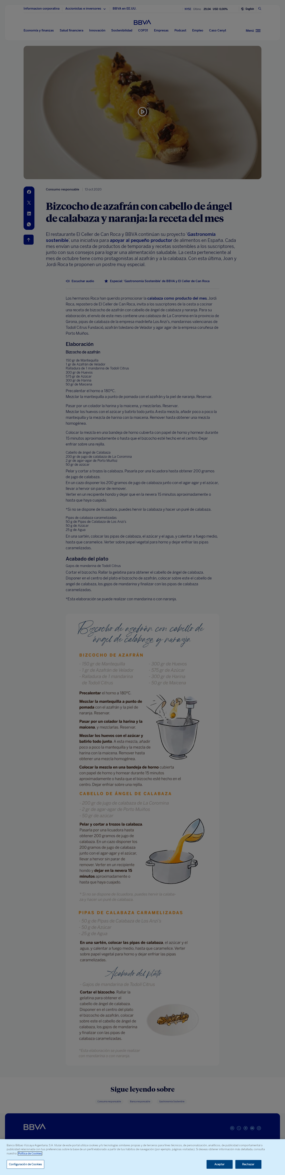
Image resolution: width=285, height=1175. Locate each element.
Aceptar (219, 1164)
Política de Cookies (30, 1153)
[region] (142, 1157)
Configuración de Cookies (25, 1164)
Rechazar (248, 1164)
